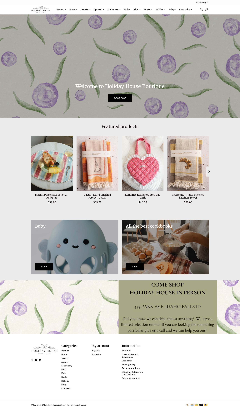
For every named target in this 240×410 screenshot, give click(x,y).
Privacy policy (128, 364)
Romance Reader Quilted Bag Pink (142, 196)
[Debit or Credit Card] (201, 405)
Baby (63, 384)
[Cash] (187, 405)
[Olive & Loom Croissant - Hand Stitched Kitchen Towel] (188, 163)
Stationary (66, 366)
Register (96, 350)
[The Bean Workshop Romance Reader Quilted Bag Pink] (142, 163)
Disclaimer (127, 360)
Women (65, 350)
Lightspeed (81, 405)
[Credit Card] (192, 405)
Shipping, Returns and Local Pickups (132, 373)
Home (64, 354)
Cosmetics (66, 388)
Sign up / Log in (202, 2)
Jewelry (64, 358)
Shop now (120, 97)
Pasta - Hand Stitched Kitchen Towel (97, 196)
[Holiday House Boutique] (40, 9)
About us (126, 350)
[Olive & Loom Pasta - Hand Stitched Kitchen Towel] (97, 163)
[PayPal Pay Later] (206, 405)
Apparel (65, 362)
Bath (63, 369)
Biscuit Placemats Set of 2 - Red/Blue (52, 196)
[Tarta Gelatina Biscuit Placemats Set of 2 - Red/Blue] (52, 163)
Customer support (131, 378)
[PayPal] (196, 405)
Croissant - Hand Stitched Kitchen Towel (188, 196)
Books (64, 377)
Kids (63, 373)
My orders (96, 354)
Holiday (65, 381)
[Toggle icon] (201, 9)
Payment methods (131, 368)
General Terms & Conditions (130, 355)
